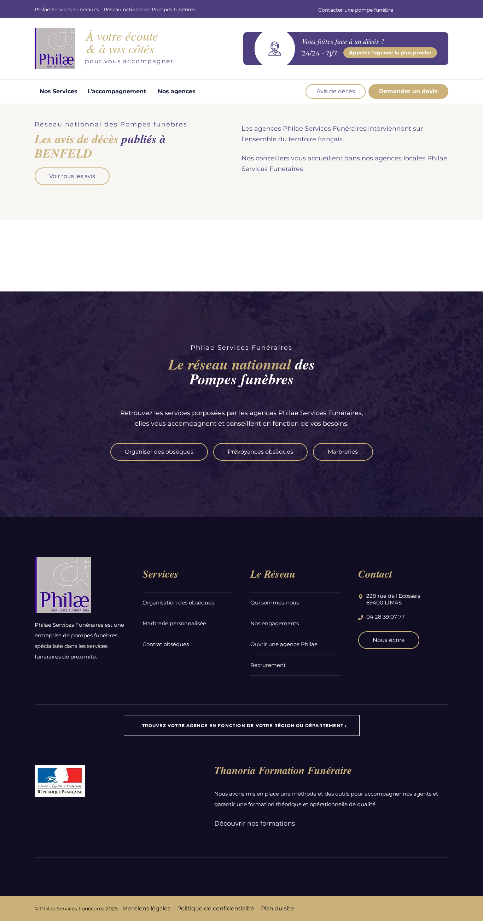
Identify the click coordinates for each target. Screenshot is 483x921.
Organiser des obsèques (159, 451)
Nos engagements (274, 623)
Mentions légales (146, 908)
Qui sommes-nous (274, 602)
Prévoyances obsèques (260, 451)
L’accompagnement (116, 91)
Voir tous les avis (72, 176)
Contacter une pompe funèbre (355, 10)
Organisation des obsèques (178, 602)
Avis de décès (335, 91)
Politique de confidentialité (215, 908)
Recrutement (268, 665)
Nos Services (58, 91)
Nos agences (177, 91)
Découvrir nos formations (254, 823)
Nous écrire (389, 640)
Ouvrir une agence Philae (284, 644)
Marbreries (343, 451)
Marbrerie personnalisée (174, 623)
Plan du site (277, 908)
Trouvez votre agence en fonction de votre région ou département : (244, 725)
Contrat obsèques (165, 644)
